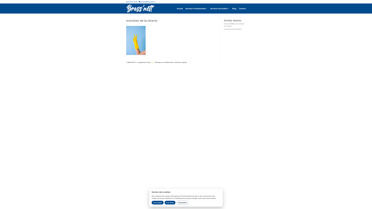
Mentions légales (181, 62)
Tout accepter (157, 202)
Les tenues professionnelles (232, 29)
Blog (234, 9)
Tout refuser (170, 202)
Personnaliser (182, 202)
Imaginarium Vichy (144, 62)
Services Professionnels (195, 9)
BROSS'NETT (132, 62)
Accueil (180, 9)
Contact (242, 9)
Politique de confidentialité (164, 62)
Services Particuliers (219, 9)
